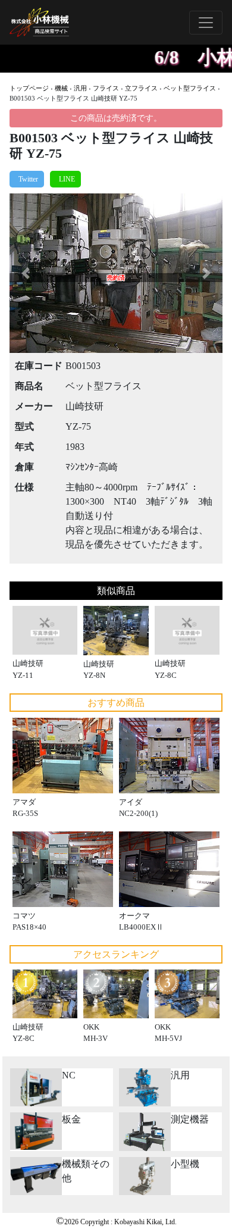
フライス (106, 88)
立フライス (141, 88)
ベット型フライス (190, 88)
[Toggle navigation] (205, 23)
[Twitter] (27, 179)
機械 (61, 88)
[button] (26, 273)
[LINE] (65, 179)
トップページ (29, 88)
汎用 (80, 88)
